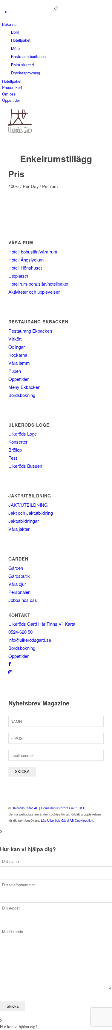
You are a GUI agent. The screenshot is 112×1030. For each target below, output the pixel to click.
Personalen (19, 592)
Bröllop (15, 450)
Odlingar (16, 347)
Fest (12, 458)
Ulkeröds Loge (22, 434)
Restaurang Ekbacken (30, 331)
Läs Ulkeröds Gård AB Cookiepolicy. (67, 820)
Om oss (9, 94)
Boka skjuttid (22, 65)
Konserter (17, 442)
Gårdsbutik (19, 576)
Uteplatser (18, 276)
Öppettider (11, 100)
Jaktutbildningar (23, 521)
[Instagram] (10, 672)
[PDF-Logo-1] (46, 121)
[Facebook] (9, 664)
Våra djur (17, 584)
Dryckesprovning (25, 73)
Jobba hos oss (22, 600)
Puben (14, 371)
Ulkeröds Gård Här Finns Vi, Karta (41, 624)
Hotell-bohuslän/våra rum (32, 251)
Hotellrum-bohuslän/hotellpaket (38, 284)
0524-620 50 (20, 632)
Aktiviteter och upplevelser (34, 292)
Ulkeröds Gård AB (25, 807)
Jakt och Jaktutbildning (30, 513)
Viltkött (15, 339)
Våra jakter (19, 529)
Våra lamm (19, 363)
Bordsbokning (21, 395)
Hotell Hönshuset (25, 267)
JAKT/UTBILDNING (28, 505)
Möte (15, 48)
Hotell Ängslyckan (26, 259)
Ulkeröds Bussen (25, 466)
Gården (15, 568)
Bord (15, 32)
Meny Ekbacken (24, 387)
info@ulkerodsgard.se (29, 640)
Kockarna (17, 355)
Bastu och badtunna (28, 56)
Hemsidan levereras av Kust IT (63, 807)
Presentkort (12, 87)
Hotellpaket (20, 40)
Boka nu (9, 24)
